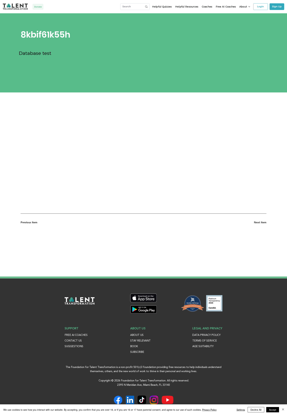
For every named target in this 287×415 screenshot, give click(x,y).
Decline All (255, 409)
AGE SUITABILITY (203, 346)
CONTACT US (73, 341)
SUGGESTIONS (74, 346)
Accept (272, 409)
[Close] (283, 409)
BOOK (134, 346)
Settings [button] (241, 409)
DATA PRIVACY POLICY (206, 335)
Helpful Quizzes (162, 6)
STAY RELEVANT (140, 341)
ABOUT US (137, 335)
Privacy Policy (209, 409)
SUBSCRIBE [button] (137, 352)
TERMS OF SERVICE (204, 341)
